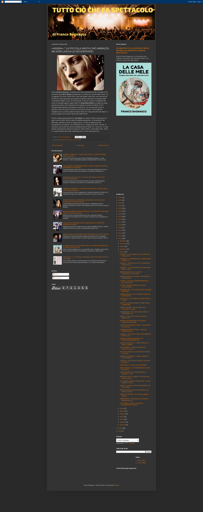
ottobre (122, 246)
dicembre (123, 241)
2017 (120, 222)
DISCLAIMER (141, 463)
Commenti (57, 278)
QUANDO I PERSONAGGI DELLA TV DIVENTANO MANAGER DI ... (131, 339)
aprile (122, 416)
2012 (120, 236)
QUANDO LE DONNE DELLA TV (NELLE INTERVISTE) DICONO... (133, 321)
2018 (120, 219)
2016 (120, 225)
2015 (120, 227)
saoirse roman (77, 139)
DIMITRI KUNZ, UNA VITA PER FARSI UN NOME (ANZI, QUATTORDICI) (86, 234)
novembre (123, 244)
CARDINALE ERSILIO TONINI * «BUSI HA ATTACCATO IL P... (133, 330)
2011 (120, 238)
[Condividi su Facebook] (82, 137)
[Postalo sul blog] (78, 137)
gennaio (123, 425)
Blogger (116, 485)
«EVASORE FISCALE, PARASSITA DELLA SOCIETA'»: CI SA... (133, 373)
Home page (80, 145)
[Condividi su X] (80, 137)
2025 (120, 200)
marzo (122, 419)
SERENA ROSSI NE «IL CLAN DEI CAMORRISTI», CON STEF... (131, 273)
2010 (120, 428)
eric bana (69, 139)
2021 (120, 211)
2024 (120, 203)
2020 (120, 214)
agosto (122, 252)
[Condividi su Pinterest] (85, 137)
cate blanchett (62, 139)
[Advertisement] (133, 155)
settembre (123, 249)
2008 (120, 431)
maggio (122, 414)
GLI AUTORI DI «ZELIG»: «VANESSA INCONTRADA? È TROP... (131, 404)
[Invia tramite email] (76, 137)
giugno (122, 411)
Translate (132, 443)
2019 (120, 216)
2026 (120, 197)
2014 (120, 230)
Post (55, 274)
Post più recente (57, 145)
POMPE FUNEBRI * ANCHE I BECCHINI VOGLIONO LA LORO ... (132, 308)
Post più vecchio (103, 145)
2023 (120, 206)
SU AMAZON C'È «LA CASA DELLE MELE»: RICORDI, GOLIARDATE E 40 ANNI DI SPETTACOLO (133, 50)
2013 (120, 233)
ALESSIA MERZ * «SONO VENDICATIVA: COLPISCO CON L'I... (133, 348)
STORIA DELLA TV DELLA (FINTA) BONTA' (133, 365)
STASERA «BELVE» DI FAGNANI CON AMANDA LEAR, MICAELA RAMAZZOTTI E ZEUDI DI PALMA (84, 201)
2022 (120, 208)
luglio (122, 408)
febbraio (123, 422)
